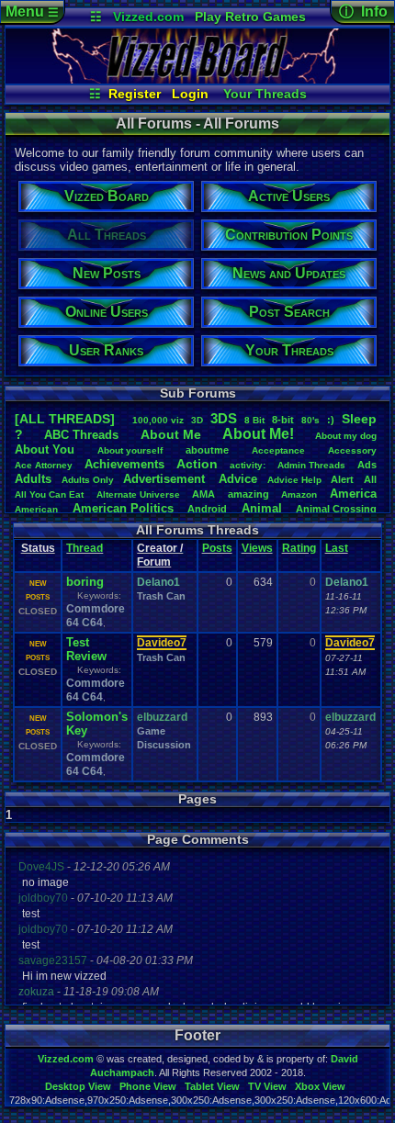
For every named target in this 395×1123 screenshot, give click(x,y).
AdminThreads (311, 465)
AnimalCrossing (336, 508)
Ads (367, 464)
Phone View (147, 1086)
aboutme (207, 449)
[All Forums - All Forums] (197, 79)
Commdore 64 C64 (95, 615)
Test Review (86, 649)
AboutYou (44, 449)
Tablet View (212, 1086)
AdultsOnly (88, 480)
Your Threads (265, 93)
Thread (84, 548)
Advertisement (166, 479)
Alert (342, 479)
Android (207, 508)
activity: (247, 465)
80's (310, 420)
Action (197, 463)
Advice (238, 479)
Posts (217, 548)
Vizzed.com (148, 16)
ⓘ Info (363, 11)
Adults (33, 479)
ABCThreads (81, 435)
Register (134, 93)
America (353, 493)
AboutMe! (258, 434)
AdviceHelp (294, 480)
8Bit (254, 420)
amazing (248, 494)
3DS (223, 418)
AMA (203, 494)
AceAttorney (44, 465)
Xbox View (320, 1086)
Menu (32, 11)
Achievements (124, 464)
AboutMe (171, 434)
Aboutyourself (130, 450)
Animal (262, 508)
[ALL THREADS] (65, 418)
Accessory (352, 450)
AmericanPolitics (123, 508)
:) (330, 419)
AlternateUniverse (138, 494)
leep (359, 418)
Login (190, 93)
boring (85, 582)
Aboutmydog (346, 436)
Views (257, 548)
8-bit (283, 419)
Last (336, 548)
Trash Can (161, 595)
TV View (267, 1086)
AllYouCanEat (49, 494)
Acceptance (278, 450)
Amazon (299, 494)
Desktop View (78, 1086)
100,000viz (158, 420)
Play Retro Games (250, 16)
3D (197, 420)
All (370, 479)
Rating (299, 548)
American (36, 509)
